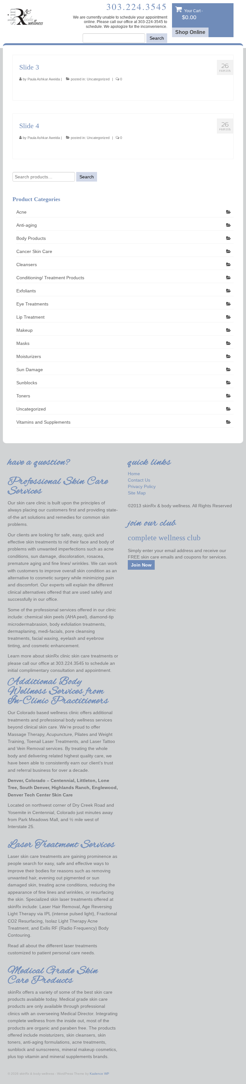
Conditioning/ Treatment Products (50, 277)
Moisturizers (28, 356)
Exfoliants (26, 290)
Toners (23, 395)
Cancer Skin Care (34, 251)
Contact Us (139, 480)
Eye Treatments (32, 303)
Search (157, 38)
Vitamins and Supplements (43, 422)
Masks (22, 343)
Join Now (141, 564)
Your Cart (192, 14)
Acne (21, 212)
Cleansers (26, 264)
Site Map (137, 492)
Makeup (24, 330)
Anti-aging (26, 225)
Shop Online (190, 32)
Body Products (31, 238)
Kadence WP (99, 1073)
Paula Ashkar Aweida (44, 79)
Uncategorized (98, 79)
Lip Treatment (30, 317)
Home (134, 473)
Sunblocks (26, 382)
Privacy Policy (142, 486)
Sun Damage (29, 369)
